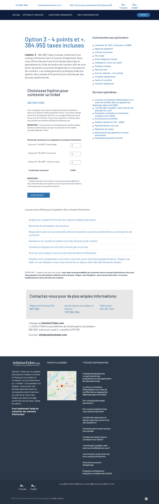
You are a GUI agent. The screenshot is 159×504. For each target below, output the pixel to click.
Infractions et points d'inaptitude (92, 463)
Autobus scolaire (103, 66)
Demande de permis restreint (109, 137)
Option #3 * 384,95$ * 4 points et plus (44, 161)
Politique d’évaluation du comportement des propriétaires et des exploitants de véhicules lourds (97, 377)
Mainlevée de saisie (104, 129)
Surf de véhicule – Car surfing (109, 73)
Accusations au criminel (106, 118)
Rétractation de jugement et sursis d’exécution (112, 134)
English (134, 7)
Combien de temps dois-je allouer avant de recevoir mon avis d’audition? (96, 420)
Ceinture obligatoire (104, 83)
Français (123, 7)
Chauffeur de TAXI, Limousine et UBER (113, 45)
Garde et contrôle (103, 80)
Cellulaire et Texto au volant (108, 62)
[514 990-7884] (12, 5)
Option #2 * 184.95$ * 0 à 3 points (42, 153)
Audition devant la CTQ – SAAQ (109, 122)
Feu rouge (99, 55)
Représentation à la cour (107, 125)
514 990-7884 (22, 5)
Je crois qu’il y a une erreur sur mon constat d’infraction (96, 455)
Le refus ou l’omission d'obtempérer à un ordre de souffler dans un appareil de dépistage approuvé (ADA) (95, 391)
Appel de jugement (104, 48)
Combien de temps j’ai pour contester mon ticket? (95, 438)
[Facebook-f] (146, 498)
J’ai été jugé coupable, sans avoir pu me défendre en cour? (114, 109)
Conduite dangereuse (105, 76)
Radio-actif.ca (57, 498)
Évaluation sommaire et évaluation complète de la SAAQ (111, 114)
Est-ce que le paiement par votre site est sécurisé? (95, 410)
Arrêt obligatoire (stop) (106, 59)
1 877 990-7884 (72, 312)
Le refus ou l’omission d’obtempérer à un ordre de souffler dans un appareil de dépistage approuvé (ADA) (113, 102)
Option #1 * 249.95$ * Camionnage (42, 144)
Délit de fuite (101, 69)
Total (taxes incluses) (38, 170)
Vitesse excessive (104, 52)
